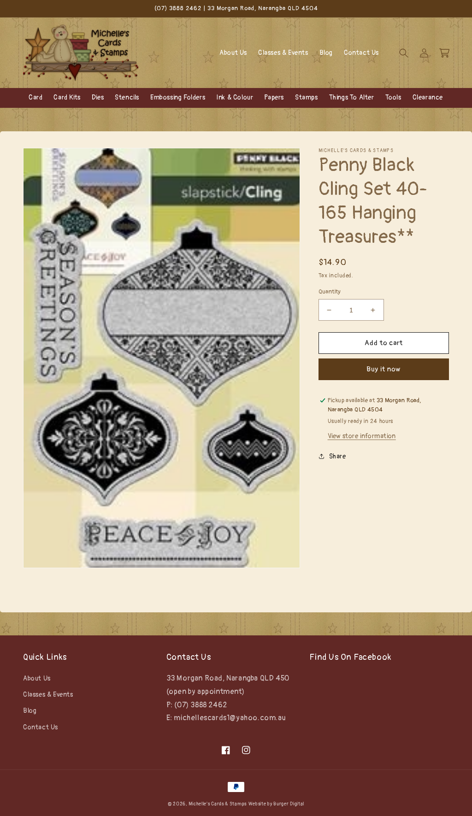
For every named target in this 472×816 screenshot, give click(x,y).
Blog (29, 711)
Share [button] (337, 456)
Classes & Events (48, 695)
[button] (404, 53)
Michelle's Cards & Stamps (218, 804)
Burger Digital (288, 804)
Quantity (330, 291)
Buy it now (383, 369)
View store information (362, 436)
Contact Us (40, 727)
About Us (37, 678)
